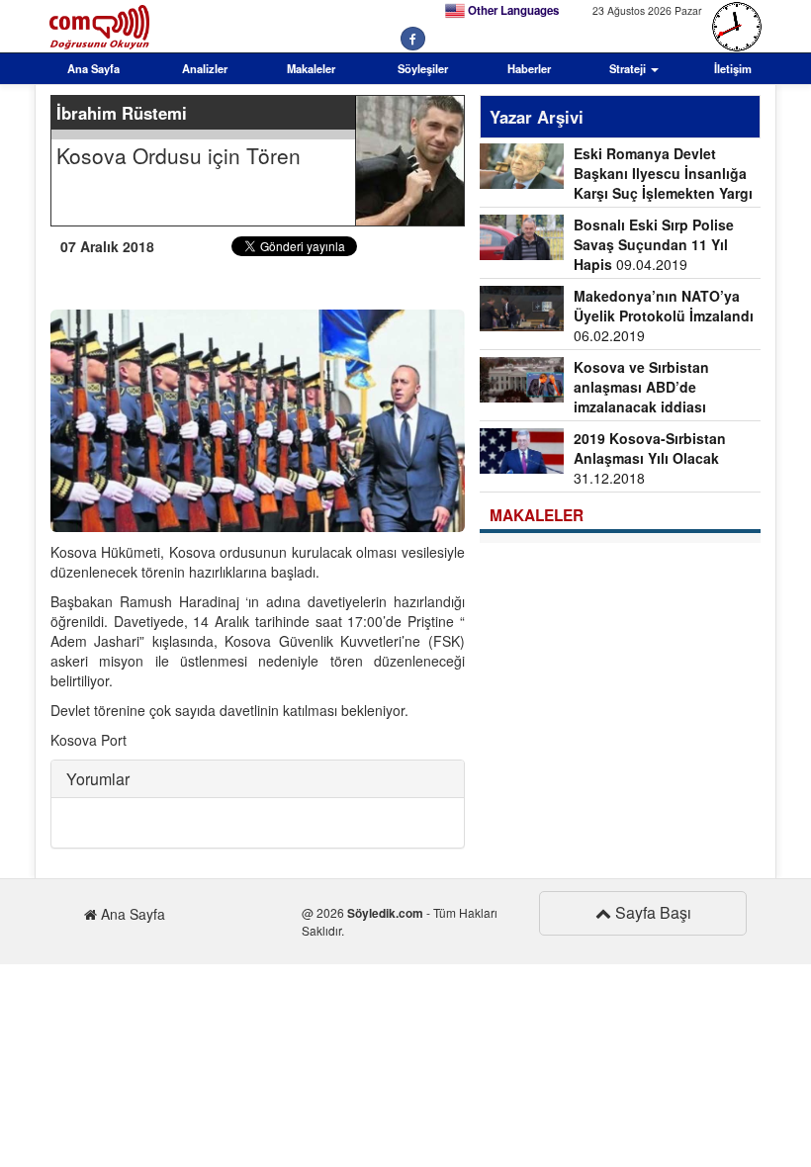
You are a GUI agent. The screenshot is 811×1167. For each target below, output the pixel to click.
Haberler (529, 68)
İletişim (733, 68)
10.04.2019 (616, 175)
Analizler (204, 68)
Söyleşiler (423, 68)
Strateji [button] (629, 68)
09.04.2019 (654, 244)
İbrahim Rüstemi (121, 113)
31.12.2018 (650, 458)
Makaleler (311, 68)
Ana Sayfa (93, 68)
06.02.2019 (664, 315)
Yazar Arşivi (537, 117)
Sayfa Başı (651, 912)
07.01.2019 (594, 389)
